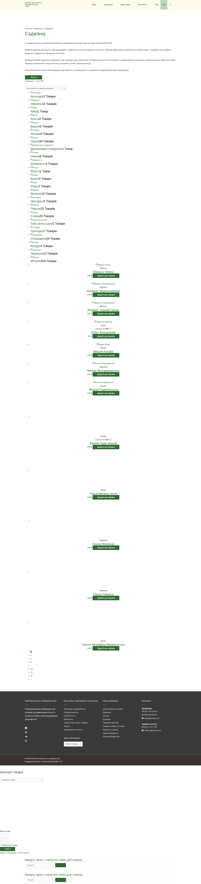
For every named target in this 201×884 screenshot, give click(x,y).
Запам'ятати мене (10, 845)
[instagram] (27, 733)
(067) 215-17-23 (150, 727)
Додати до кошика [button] (106, 276)
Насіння (106, 716)
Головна (28, 29)
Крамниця (38, 29)
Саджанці (107, 712)
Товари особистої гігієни (113, 726)
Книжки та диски (110, 730)
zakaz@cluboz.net (151, 718)
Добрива (107, 719)
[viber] (27, 741)
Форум (67, 726)
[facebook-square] (27, 728)
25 (31, 672)
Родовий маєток (71, 712)
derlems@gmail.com (152, 730)
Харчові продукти (110, 733)
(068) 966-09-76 (150, 715)
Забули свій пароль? (9, 853)
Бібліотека (68, 719)
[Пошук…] (40, 865)
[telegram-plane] (27, 737)
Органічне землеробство (75, 709)
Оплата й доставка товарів (76, 723)
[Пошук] (60, 865)
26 (31, 676)
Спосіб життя (70, 716)
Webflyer (37, 762)
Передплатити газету (73, 730)
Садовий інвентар (111, 723)
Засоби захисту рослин (113, 709)
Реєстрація (24, 853)
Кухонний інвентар (111, 736)
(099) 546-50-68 (150, 711)
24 (31, 669)
